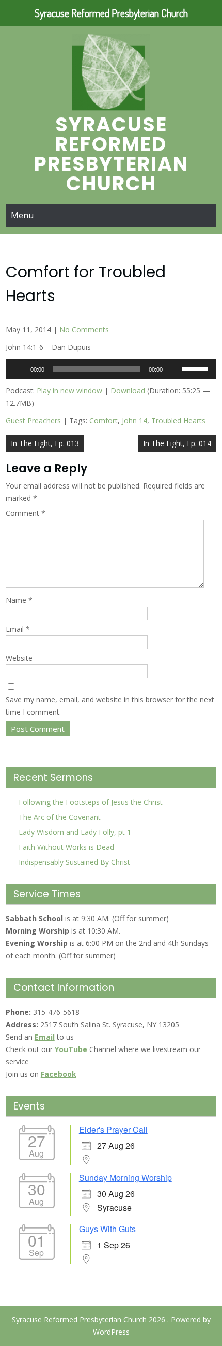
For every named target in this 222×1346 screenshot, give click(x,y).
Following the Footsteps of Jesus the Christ (91, 802)
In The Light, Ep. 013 (45, 443)
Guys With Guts (107, 1229)
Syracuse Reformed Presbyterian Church (111, 154)
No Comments (84, 329)
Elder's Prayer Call (113, 1129)
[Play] (19, 369)
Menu (22, 215)
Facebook (58, 1074)
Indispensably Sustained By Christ (74, 862)
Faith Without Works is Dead (66, 847)
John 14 (134, 420)
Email (18, 629)
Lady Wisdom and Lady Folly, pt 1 (75, 832)
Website (19, 658)
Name (19, 600)
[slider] (196, 368)
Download (127, 390)
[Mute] (174, 369)
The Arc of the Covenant (60, 817)
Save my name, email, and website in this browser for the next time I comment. (110, 705)
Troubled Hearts (178, 420)
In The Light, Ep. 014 (177, 443)
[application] (111, 369)
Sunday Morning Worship (125, 1178)
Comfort (103, 420)
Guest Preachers (33, 420)
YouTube (71, 1049)
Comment (25, 513)
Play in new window (69, 390)
